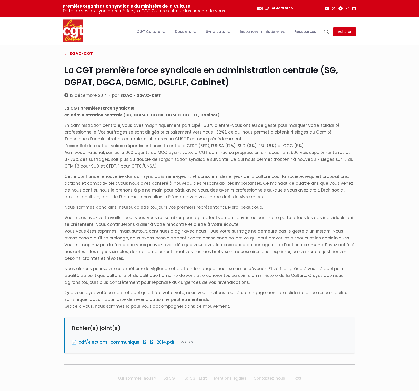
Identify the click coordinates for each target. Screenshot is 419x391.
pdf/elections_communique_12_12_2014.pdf (126, 342)
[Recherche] (326, 32)
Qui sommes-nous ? (137, 378)
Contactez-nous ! (270, 378)
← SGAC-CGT (78, 53)
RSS (298, 378)
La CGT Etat (195, 378)
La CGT (170, 378)
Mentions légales (230, 378)
